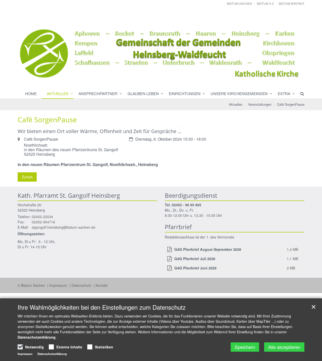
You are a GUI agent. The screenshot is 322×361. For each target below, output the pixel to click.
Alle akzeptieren (284, 347)
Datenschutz (81, 285)
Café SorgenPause (290, 104)
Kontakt (102, 285)
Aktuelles (57, 93)
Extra (284, 93)
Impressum (58, 285)
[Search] (299, 93)
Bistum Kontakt (291, 3)
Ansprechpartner (97, 93)
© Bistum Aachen (32, 285)
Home (31, 93)
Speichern (245, 347)
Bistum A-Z (265, 3)
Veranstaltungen (259, 104)
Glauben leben (143, 93)
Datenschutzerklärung (37, 337)
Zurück (27, 176)
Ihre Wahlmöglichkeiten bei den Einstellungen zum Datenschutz (102, 307)
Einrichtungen (184, 93)
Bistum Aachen (239, 3)
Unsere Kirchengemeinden (239, 93)
